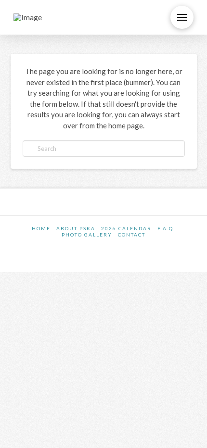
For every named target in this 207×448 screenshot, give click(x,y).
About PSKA (75, 228)
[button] (182, 17)
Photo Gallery (87, 234)
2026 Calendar (126, 228)
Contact (131, 234)
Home (41, 228)
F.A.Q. (166, 228)
